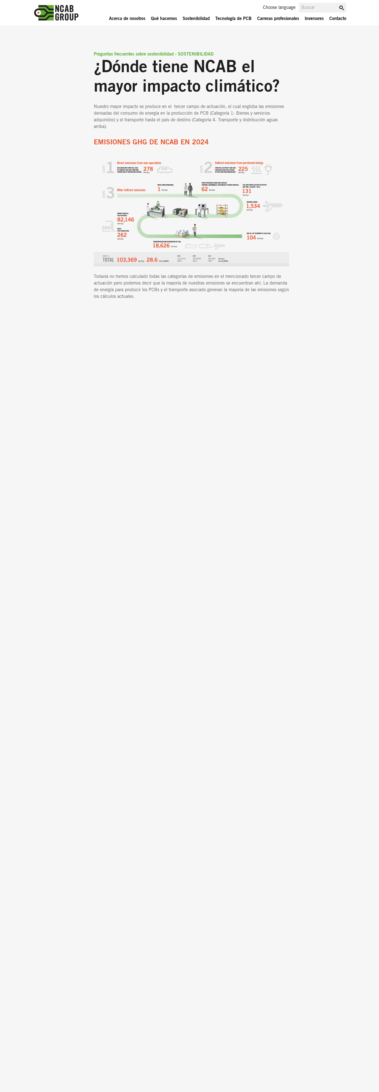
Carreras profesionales (278, 18)
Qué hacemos (164, 18)
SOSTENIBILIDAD (196, 54)
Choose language (279, 7)
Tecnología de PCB (233, 18)
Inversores (314, 18)
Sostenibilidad (196, 18)
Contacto (337, 18)
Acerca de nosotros (127, 18)
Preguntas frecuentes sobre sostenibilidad (134, 54)
